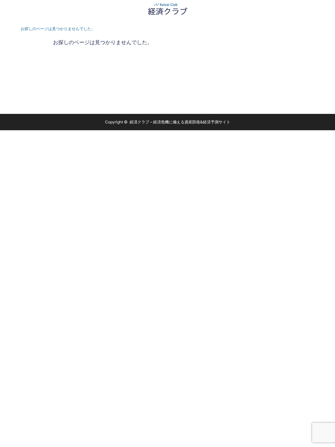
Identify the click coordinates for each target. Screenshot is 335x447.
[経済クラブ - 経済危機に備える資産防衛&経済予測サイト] (167, 9)
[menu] (326, 9)
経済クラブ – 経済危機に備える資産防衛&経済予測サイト (180, 121)
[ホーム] (9, 28)
